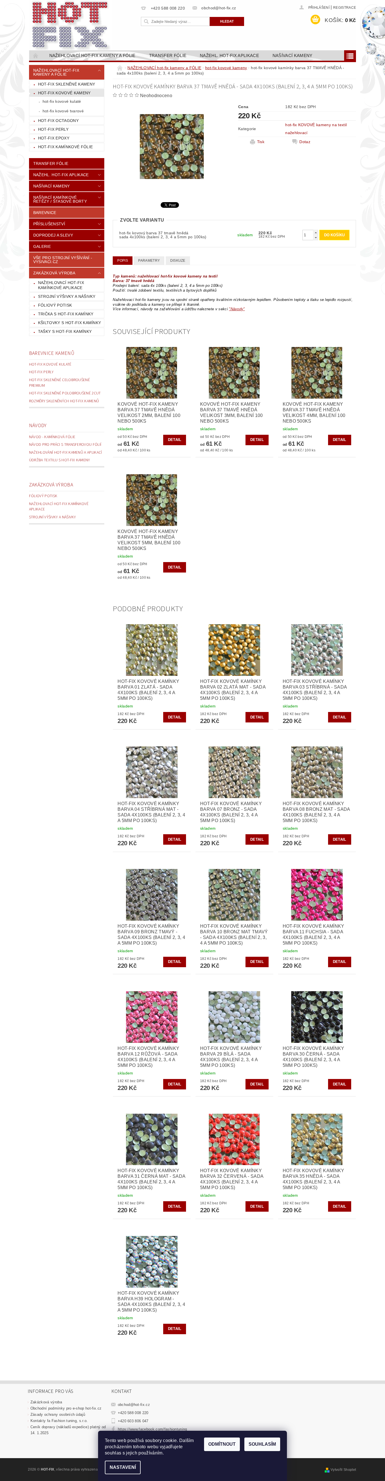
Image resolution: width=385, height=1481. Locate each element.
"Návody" (237, 309)
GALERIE (42, 246)
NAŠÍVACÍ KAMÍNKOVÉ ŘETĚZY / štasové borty (60, 199)
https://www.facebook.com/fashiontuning (152, 1429)
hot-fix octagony (58, 120)
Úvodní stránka (36, 55)
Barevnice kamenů (51, 353)
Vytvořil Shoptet (343, 1470)
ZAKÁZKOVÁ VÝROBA (54, 273)
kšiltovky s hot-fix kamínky (69, 322)
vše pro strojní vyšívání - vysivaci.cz (62, 259)
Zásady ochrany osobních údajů (57, 1414)
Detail (175, 440)
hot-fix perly (53, 129)
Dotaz (304, 141)
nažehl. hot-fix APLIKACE (229, 55)
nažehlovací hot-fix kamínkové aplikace (61, 285)
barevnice (44, 212)
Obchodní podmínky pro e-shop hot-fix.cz (65, 1408)
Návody (38, 425)
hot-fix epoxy (53, 138)
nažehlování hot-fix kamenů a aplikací (65, 452)
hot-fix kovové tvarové (63, 111)
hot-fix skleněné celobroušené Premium (59, 382)
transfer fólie (167, 55)
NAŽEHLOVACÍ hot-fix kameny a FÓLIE (92, 55)
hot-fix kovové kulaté (62, 101)
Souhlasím (262, 1444)
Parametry (149, 261)
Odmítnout (222, 1444)
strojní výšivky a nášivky (67, 296)
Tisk (260, 141)
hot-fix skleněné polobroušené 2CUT (65, 393)
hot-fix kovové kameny (64, 93)
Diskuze (177, 261)
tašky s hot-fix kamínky (65, 331)
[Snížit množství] (315, 237)
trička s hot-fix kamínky (66, 314)
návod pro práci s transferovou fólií (65, 444)
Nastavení (123, 1467)
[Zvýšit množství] (315, 232)
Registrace (344, 8)
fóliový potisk (55, 305)
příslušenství (49, 224)
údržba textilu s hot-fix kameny (59, 460)
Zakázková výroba (51, 484)
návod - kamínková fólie (52, 437)
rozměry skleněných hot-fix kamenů (64, 401)
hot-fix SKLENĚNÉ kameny (66, 84)
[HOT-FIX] (71, 25)
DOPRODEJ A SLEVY (53, 235)
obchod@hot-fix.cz (134, 1405)
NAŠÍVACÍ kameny (293, 55)
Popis (122, 261)
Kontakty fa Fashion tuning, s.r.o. (59, 1421)
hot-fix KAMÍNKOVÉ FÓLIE (65, 147)
